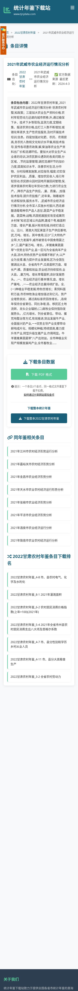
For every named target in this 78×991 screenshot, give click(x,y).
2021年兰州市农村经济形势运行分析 (34, 451)
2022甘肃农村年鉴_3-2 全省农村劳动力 (36, 677)
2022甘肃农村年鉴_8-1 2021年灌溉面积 (36, 595)
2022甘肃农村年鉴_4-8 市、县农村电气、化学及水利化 (39, 579)
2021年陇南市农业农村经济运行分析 (34, 540)
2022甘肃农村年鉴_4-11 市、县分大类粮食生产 (38, 661)
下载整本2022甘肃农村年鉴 (41, 418)
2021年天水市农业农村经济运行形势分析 (37, 490)
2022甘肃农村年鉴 (25, 32)
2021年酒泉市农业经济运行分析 (31, 528)
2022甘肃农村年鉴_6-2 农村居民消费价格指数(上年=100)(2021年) (39, 609)
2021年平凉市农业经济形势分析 (31, 515)
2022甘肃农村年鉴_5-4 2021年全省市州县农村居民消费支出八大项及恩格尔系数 (39, 627)
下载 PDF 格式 (41, 374)
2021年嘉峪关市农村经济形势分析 (33, 464)
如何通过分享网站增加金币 (39, 394)
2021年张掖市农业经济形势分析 (31, 502)
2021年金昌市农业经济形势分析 (31, 477)
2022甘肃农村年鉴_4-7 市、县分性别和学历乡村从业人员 (39, 644)
